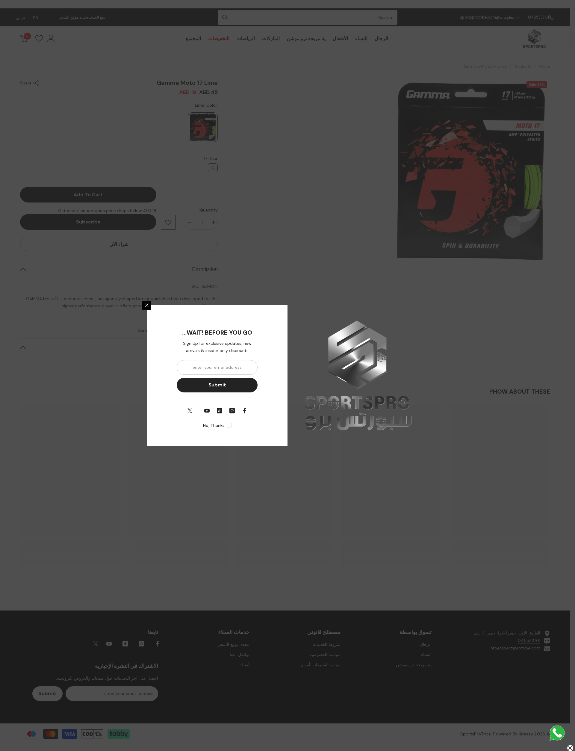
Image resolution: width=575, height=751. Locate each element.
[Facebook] (244, 410)
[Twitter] (190, 410)
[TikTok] (219, 410)
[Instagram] (232, 410)
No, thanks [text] (214, 425)
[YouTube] (207, 410)
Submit (217, 385)
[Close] (146, 305)
